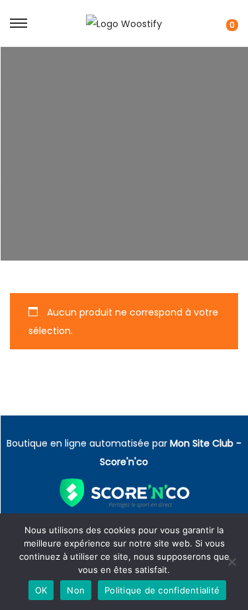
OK (41, 590)
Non (76, 590)
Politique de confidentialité (162, 590)
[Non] (231, 561)
